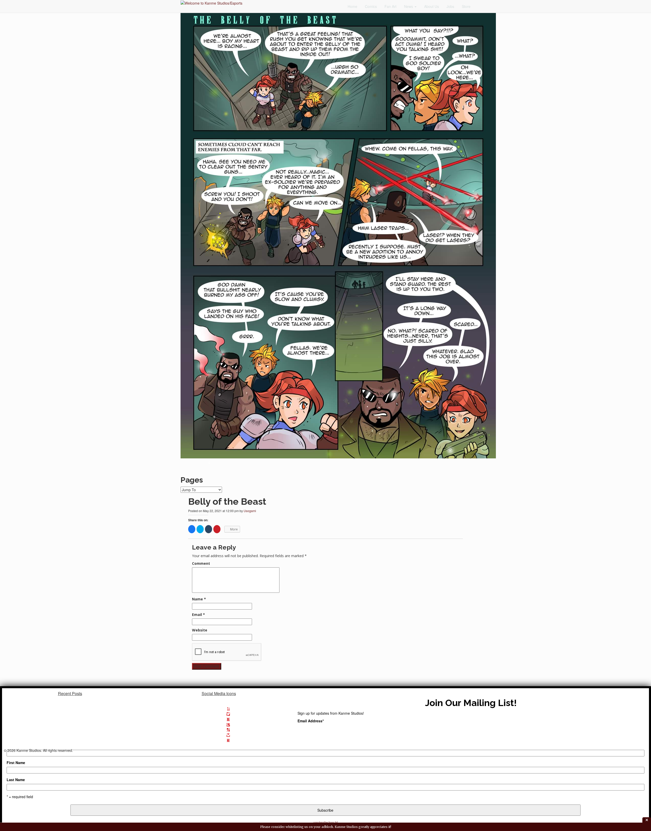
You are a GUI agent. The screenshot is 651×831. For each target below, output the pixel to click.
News (409, 6)
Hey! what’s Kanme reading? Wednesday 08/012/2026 (70, 711)
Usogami (250, 511)
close (646, 820)
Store (466, 6)
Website (199, 630)
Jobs (450, 6)
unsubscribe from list (325, 822)
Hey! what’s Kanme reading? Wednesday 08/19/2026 (70, 706)
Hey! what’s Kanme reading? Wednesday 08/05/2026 (70, 716)
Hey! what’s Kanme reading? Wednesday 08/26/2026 (70, 701)
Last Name (16, 779)
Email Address (311, 720)
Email (198, 614)
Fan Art (390, 6)
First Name (16, 762)
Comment (201, 563)
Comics (371, 6)
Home (352, 6)
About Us (431, 6)
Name (199, 599)
